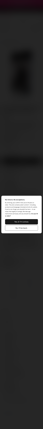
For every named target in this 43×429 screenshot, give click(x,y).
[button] (21, 221)
